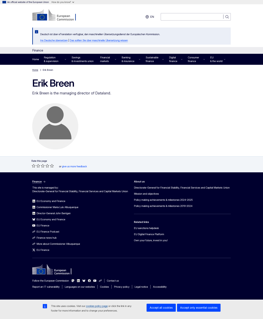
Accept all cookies (161, 307)
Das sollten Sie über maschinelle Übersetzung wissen (99, 40)
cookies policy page (97, 306)
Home (35, 59)
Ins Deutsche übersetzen (54, 40)
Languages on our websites (80, 286)
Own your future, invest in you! (151, 240)
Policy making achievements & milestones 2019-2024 (163, 205)
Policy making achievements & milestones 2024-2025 (163, 199)
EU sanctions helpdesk (146, 228)
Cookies (104, 286)
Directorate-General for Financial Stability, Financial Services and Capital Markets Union (182, 187)
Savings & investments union (83, 59)
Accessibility (160, 286)
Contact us (113, 280)
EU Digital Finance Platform (149, 234)
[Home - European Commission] (56, 15)
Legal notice (141, 286)
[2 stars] (35, 166)
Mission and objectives (146, 193)
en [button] (152, 16)
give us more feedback (74, 166)
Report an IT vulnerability (46, 286)
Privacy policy (122, 286)
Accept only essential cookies (198, 307)
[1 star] (33, 166)
